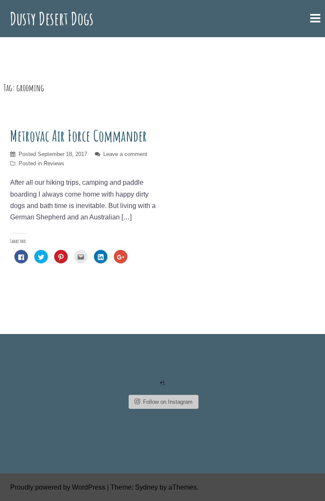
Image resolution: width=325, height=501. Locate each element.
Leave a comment (125, 154)
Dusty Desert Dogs (52, 18)
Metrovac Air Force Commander (78, 135)
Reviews (54, 163)
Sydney (146, 487)
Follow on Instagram (168, 402)
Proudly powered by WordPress (57, 487)
